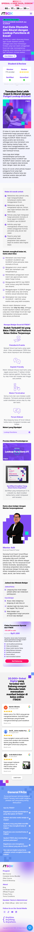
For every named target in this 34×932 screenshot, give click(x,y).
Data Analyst (15, 19)
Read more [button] (7, 723)
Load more (17, 778)
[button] (31, 13)
